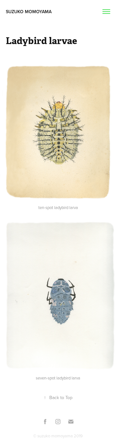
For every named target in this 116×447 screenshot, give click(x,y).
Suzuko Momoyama (30, 11)
